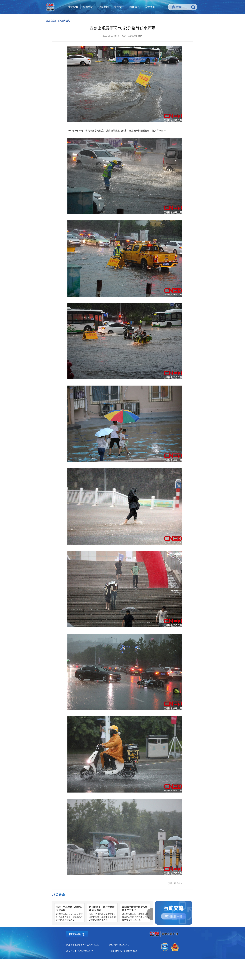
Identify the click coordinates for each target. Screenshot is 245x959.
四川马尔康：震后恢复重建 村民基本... (101, 908)
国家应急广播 (53, 20)
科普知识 (73, 6)
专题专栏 (119, 6)
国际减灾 (134, 6)
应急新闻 (104, 6)
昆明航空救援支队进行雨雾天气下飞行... (134, 908)
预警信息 (88, 6)
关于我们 (150, 6)
